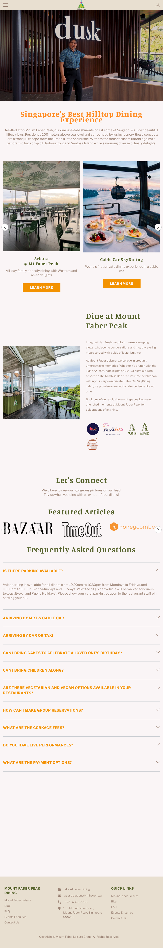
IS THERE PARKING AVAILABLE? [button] (33, 571)
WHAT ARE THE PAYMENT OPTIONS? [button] (37, 762)
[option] (41, 227)
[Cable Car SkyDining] (121, 206)
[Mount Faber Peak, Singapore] (28, 528)
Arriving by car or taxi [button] (28, 635)
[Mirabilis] (113, 429)
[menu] (5, 5)
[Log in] (158, 5)
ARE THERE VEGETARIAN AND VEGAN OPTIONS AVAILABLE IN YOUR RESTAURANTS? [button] (67, 690)
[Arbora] (132, 429)
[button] (4, 227)
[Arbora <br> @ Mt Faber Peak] (41, 206)
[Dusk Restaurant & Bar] (93, 429)
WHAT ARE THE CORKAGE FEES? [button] (33, 728)
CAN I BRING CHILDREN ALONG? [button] (33, 670)
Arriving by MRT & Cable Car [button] (33, 618)
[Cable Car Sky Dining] (92, 444)
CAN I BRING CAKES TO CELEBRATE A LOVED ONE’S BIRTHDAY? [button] (62, 653)
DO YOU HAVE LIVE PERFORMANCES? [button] (38, 745)
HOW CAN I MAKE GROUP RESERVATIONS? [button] (43, 710)
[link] (41, 382)
